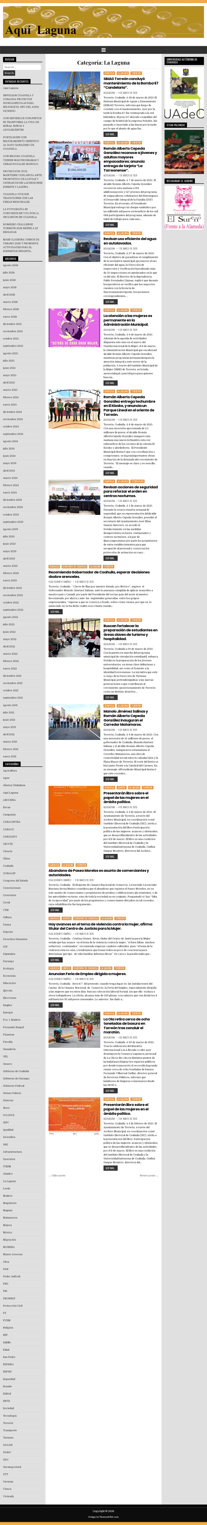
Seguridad (9, 1379)
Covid (6, 902)
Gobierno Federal (13, 1085)
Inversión (9, 1159)
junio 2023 (9, 543)
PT (4, 1313)
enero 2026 (10, 316)
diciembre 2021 (12, 675)
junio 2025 (9, 368)
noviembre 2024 (13, 419)
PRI (5, 1291)
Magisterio (10, 1203)
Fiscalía (8, 1042)
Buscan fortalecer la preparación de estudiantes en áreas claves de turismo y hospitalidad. (130, 632)
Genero (122, 787)
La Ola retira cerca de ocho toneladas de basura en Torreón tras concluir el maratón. (127, 1026)
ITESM (7, 1166)
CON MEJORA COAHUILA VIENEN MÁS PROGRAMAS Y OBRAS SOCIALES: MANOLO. (21, 160)
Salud (6, 1349)
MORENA (9, 1247)
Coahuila (109, 73)
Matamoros (10, 1217)
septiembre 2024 (13, 434)
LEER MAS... (111, 134)
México (7, 1232)
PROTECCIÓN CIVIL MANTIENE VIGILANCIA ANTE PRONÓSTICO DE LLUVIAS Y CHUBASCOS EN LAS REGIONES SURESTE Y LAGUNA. (22, 179)
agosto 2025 (10, 353)
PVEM (7, 1320)
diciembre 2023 (12, 499)
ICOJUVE (8, 1115)
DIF (5, 946)
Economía (9, 975)
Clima (6, 858)
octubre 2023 (11, 514)
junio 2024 (9, 456)
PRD (5, 1283)
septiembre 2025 (13, 346)
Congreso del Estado (15, 880)
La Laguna (123, 73)
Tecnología (137, 481)
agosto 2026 (10, 265)
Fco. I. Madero (12, 1019)
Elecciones (9, 998)
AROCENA (9, 800)
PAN (5, 1269)
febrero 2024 (11, 485)
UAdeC (7, 1452)
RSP (5, 1335)
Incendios (9, 1137)
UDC (5, 1459)
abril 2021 (9, 734)
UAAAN (8, 1445)
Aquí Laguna (10, 792)
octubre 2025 (11, 338)
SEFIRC (7, 1371)
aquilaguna (109, 93)
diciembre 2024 (12, 412)
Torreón (136, 73)
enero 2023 (10, 580)
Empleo (66, 968)
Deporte (8, 932)
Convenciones (12, 888)
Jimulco (8, 1173)
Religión (8, 1327)
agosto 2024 (10, 441)
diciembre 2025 (12, 324)
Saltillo (7, 1342)
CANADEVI (10, 836)
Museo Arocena (12, 1254)
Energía (8, 1012)
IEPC (6, 1122)
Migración (9, 1239)
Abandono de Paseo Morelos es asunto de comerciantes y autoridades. (99, 872)
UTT (5, 1474)
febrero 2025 (11, 397)
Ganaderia (9, 1049)
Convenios (9, 895)
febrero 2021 (10, 749)
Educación (9, 983)
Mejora (7, 1225)
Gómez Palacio (12, 1093)
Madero (8, 1195)
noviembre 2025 (13, 331)
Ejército (8, 990)
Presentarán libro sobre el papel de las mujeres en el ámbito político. (126, 797)
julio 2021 (8, 712)
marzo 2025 (10, 389)
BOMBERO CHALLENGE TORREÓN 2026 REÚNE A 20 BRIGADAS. (20, 228)
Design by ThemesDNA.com (103, 1517)
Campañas (9, 814)
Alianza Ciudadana (14, 785)
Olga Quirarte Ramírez (60, 582)
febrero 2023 (11, 573)
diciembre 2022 (12, 588)
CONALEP (9, 873)
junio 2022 (9, 632)
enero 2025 (10, 404)
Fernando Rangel (13, 1027)
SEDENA (8, 1364)
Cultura (7, 917)
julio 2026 (9, 272)
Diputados (9, 954)
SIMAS (7, 1393)
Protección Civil (12, 1305)
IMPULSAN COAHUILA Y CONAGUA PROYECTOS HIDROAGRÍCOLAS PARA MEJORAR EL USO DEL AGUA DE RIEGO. (21, 103)
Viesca (7, 1489)
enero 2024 (10, 492)
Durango (8, 961)
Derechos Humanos (15, 939)
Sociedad (8, 1408)
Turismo (8, 1437)
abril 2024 (9, 470)
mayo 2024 (9, 463)
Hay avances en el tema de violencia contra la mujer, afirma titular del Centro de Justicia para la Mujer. (100, 926)
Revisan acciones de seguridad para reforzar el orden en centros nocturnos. (131, 491)
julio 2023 (9, 536)
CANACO (8, 829)
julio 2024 (9, 448)
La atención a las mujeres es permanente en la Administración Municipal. (128, 320)
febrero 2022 (11, 661)
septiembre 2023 (13, 522)
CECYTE (8, 844)
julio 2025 (9, 360)
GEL (5, 1056)
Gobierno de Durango (16, 1078)
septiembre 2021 (13, 697)
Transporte (10, 1430)
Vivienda (8, 1496)
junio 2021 (9, 719)
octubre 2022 (11, 602)
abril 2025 (9, 382)
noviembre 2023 (13, 507)
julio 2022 (9, 624)
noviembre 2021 (12, 683)
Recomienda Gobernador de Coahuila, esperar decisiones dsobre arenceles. (99, 574)
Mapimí (7, 1210)
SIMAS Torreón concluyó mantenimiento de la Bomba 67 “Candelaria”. (131, 83)
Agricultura (10, 770)
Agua (6, 778)
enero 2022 (10, 668)
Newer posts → (149, 1175)
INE (5, 1144)
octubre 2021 (10, 690)
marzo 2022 (10, 653)
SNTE (6, 1401)
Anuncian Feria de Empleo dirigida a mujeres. (87, 973)
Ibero (6, 1108)
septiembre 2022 (13, 609)
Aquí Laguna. (11, 88)
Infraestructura (12, 1151)
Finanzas (8, 1034)
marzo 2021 (10, 741)
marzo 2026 (10, 302)
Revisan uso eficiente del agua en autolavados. (130, 241)
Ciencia (7, 851)
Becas (7, 807)
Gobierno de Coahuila (74, 566)
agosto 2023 (10, 529)
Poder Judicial (11, 1276)
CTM (6, 910)
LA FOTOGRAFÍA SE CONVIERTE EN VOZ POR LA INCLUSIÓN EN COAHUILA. (21, 213)
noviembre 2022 (13, 595)
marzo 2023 (10, 566)
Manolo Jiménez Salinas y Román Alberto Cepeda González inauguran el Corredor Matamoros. (126, 718)
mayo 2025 (9, 375)
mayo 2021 (9, 727)
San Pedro (9, 1357)
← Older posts (57, 1175)
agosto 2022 (10, 617)
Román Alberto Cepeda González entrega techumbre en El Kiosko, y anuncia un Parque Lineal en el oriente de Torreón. (129, 405)
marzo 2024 (10, 478)
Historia (8, 1100)
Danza (7, 924)
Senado (7, 1386)
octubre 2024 (11, 426)
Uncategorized (12, 1467)
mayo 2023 (9, 551)
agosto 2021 (10, 705)
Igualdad (8, 1129)
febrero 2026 (11, 309)
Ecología (8, 968)
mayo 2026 (10, 287)
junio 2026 (9, 280)
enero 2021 (9, 756)
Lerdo (6, 1188)
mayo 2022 (9, 639)
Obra (6, 1261)
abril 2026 (9, 294)
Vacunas (8, 1481)
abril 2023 (9, 558)
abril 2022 (9, 646)
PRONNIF (9, 1298)
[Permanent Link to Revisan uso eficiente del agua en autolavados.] (74, 247)
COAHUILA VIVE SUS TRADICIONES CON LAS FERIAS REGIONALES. (18, 198)
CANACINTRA (11, 822)
